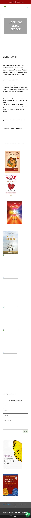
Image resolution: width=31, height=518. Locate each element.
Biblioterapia (6, 504)
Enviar (25, 431)
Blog (15, 506)
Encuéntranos (22, 504)
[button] (27, 514)
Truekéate (14, 504)
